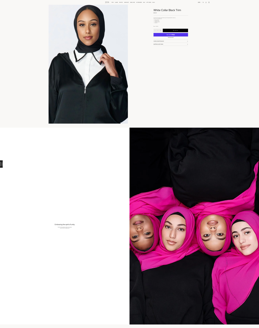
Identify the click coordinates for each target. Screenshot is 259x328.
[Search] (203, 2)
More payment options (171, 37)
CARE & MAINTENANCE (159, 41)
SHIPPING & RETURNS (158, 44)
